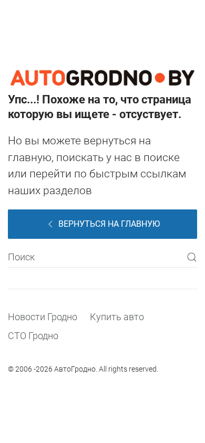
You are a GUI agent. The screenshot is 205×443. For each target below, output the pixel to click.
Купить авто (117, 316)
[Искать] (192, 257)
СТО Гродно (33, 335)
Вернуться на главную (109, 224)
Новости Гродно (42, 316)
